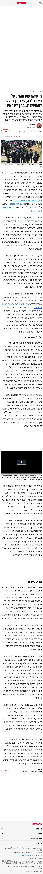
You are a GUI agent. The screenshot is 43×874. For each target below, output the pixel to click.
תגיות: (39, 769)
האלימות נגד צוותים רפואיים (30, 221)
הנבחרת (32, 91)
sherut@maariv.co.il (26, 855)
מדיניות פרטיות (27, 871)
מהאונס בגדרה (15, 203)
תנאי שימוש (38, 871)
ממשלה (39, 771)
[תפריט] (41, 3)
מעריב (40, 91)
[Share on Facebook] (35, 131)
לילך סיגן (32, 125)
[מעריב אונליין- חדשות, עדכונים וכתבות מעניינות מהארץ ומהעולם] (21, 3)
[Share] (40, 131)
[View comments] (5, 131)
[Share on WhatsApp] (24, 131)
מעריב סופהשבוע (29, 771)
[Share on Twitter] (30, 131)
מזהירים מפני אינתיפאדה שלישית (28, 200)
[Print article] (19, 131)
